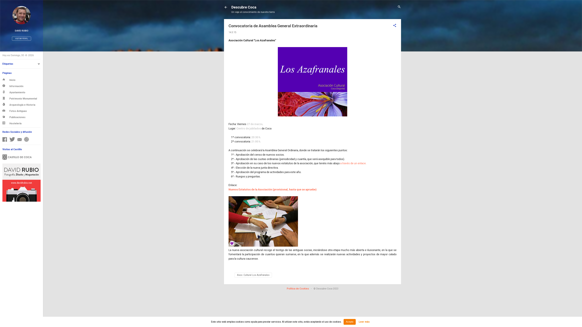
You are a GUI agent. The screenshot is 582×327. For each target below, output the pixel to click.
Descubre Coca (243, 7)
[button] (394, 26)
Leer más (364, 321)
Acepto (349, 321)
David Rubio (21, 31)
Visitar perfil (21, 39)
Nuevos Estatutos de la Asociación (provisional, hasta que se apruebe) (273, 189)
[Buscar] (399, 7)
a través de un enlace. (353, 163)
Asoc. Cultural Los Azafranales (253, 275)
